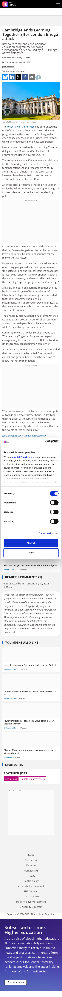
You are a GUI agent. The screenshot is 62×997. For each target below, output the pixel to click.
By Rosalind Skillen (11, 669)
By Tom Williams (10, 699)
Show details (46, 533)
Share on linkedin (12, 77)
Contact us (31, 860)
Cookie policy (31, 881)
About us (31, 865)
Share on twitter (18, 77)
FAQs (31, 855)
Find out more (16, 982)
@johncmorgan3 (17, 71)
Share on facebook (25, 77)
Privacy (31, 876)
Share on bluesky (5, 77)
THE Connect (31, 891)
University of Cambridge (20, 126)
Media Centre (31, 896)
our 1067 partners (22, 457)
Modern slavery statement (31, 901)
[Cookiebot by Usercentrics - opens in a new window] (45, 442)
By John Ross (9, 757)
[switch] (54, 502)
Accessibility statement (31, 886)
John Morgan (8, 66)
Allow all (31, 543)
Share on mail (32, 77)
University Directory (31, 907)
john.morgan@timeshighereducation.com (24, 435)
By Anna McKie (9, 569)
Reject (31, 552)
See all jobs (11, 778)
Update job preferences (33, 778)
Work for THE (31, 870)
